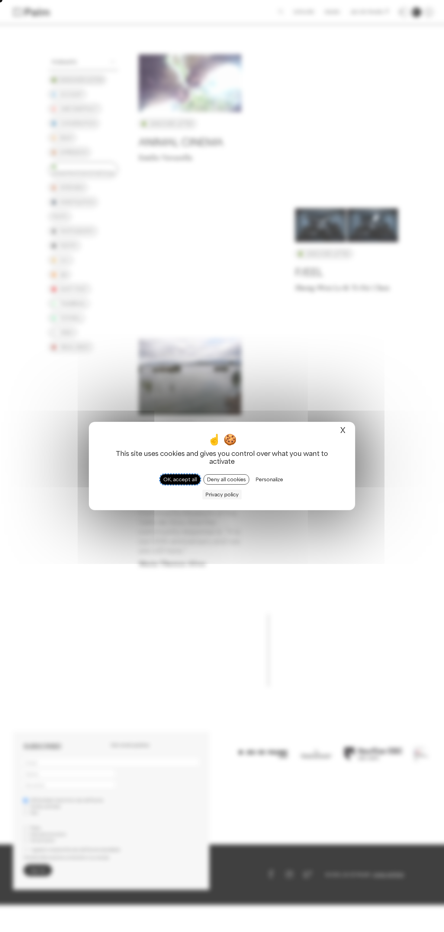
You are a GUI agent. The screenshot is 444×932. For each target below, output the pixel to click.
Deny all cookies (226, 479)
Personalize (269, 479)
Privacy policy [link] (222, 495)
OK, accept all (180, 479)
